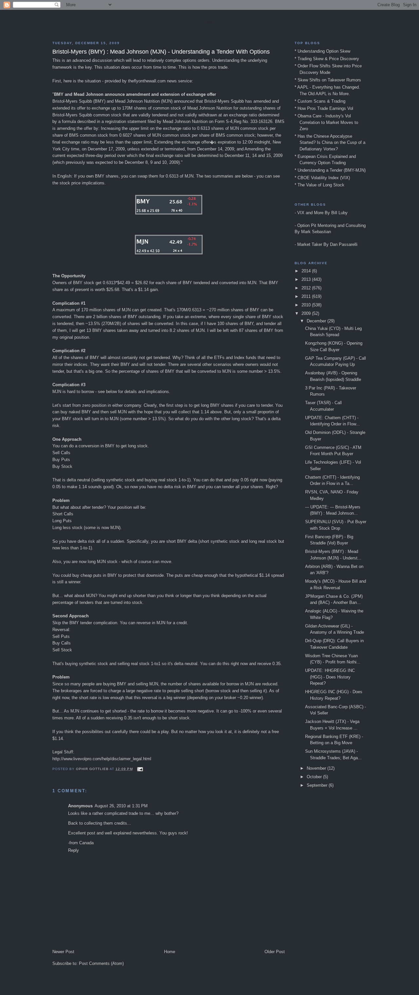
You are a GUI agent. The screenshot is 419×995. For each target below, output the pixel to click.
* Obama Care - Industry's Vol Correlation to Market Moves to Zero (326, 122)
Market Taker (309, 244)
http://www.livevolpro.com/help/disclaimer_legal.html (101, 758)
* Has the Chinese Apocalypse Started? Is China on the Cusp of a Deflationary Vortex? (330, 142)
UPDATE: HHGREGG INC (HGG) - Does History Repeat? (330, 677)
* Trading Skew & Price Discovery (327, 58)
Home (169, 951)
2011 (306, 296)
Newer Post (63, 951)
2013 (306, 279)
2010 (306, 304)
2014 (306, 270)
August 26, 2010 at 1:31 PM (121, 805)
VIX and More (310, 212)
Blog (209, 23)
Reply (73, 850)
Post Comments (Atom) (101, 963)
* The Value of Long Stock (319, 184)
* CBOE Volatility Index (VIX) (322, 177)
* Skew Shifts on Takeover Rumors (328, 79)
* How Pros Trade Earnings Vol (324, 108)
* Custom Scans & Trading (320, 101)
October (315, 776)
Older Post (274, 951)
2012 (306, 287)
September (318, 785)
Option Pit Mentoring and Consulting (331, 225)
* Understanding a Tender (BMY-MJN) (330, 170)
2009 (306, 313)
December (317, 320)
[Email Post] (140, 769)
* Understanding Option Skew (322, 51)
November (317, 768)
